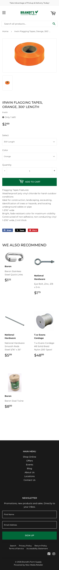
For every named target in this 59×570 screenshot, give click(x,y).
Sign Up (29, 535)
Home (5, 31)
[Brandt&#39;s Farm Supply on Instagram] (53, 554)
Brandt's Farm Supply (32, 562)
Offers (29, 460)
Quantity (6, 164)
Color (5, 150)
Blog (29, 468)
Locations (29, 476)
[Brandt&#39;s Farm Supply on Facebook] (49, 554)
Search (13, 546)
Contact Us (29, 480)
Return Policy (40, 546)
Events (29, 464)
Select (5, 135)
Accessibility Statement (37, 548)
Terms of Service (16, 548)
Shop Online (29, 456)
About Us (29, 472)
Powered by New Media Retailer (28, 565)
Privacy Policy (25, 546)
